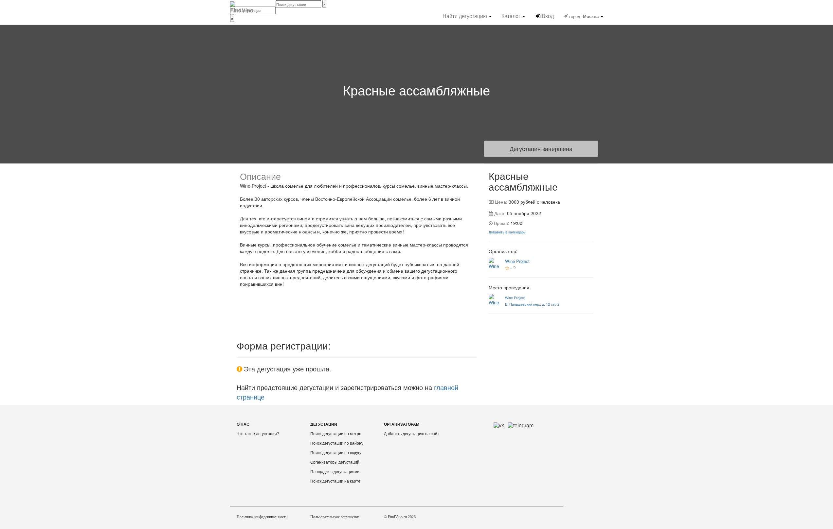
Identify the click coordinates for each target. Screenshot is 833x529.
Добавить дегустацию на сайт (411, 434)
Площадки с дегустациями (334, 471)
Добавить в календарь (507, 232)
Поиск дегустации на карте (335, 481)
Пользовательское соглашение (334, 517)
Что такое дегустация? (258, 434)
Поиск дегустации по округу (335, 453)
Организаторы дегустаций (334, 462)
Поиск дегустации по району (336, 443)
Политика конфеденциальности (262, 517)
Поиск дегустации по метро (335, 434)
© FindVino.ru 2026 (400, 517)
